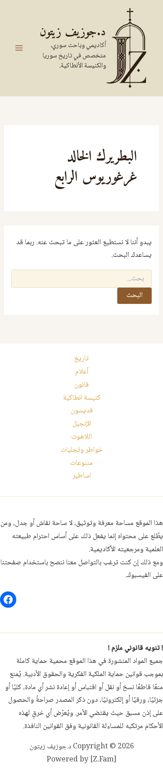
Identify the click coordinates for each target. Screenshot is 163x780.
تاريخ (81, 359)
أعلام (81, 372)
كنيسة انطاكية (82, 398)
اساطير (81, 476)
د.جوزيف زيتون (72, 32)
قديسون (82, 411)
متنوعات (81, 463)
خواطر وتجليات (82, 450)
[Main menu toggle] (19, 48)
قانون (81, 385)
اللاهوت (81, 437)
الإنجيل (81, 424)
